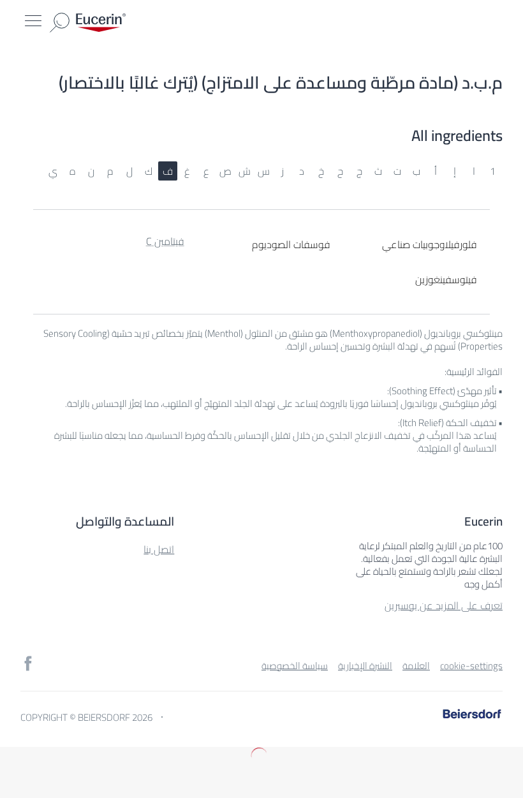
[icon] (28, 663)
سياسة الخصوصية (295, 665)
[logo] (101, 22)
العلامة (416, 665)
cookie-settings (471, 665)
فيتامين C (165, 243)
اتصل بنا (159, 549)
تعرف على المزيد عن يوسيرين (444, 605)
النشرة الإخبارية (365, 665)
